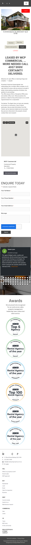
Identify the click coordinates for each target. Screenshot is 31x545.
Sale (3, 511)
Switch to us (5, 502)
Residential (5, 483)
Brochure (11, 42)
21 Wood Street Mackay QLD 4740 (12, 457)
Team (3, 521)
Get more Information (10, 173)
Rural (3, 488)
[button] (15, 134)
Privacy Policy (20, 538)
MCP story (5, 523)
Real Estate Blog (7, 529)
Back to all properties (11, 47)
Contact (5, 533)
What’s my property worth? (9, 471)
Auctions (4, 492)
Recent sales (5, 473)
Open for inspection (7, 490)
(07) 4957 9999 (8, 459)
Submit (6, 232)
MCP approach (6, 476)
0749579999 (10, 168)
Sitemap (4, 531)
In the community (6, 525)
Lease (3, 513)
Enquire (22, 47)
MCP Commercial (10, 161)
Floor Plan (19, 42)
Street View (11, 122)
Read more (15, 266)
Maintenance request (7, 504)
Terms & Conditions (11, 538)
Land (3, 485)
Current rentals (6, 500)
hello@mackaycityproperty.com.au (13, 461)
